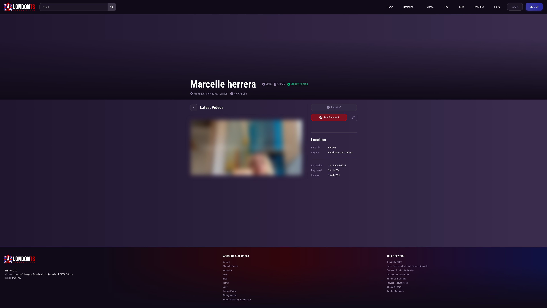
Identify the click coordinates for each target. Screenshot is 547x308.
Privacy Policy (229, 291)
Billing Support (230, 295)
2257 (225, 287)
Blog (446, 6)
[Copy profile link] (353, 117)
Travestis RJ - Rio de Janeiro (400, 270)
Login (515, 6)
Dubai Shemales (394, 262)
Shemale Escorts (230, 266)
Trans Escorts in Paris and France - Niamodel (407, 266)
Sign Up (534, 6)
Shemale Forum (394, 287)
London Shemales (395, 291)
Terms (226, 282)
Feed (461, 6)
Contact (226, 262)
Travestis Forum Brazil (397, 282)
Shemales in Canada (396, 278)
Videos (430, 6)
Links (497, 6)
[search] (112, 7)
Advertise (479, 6)
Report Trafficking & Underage (237, 299)
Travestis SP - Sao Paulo (398, 274)
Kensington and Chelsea (206, 93)
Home (390, 6)
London (223, 93)
